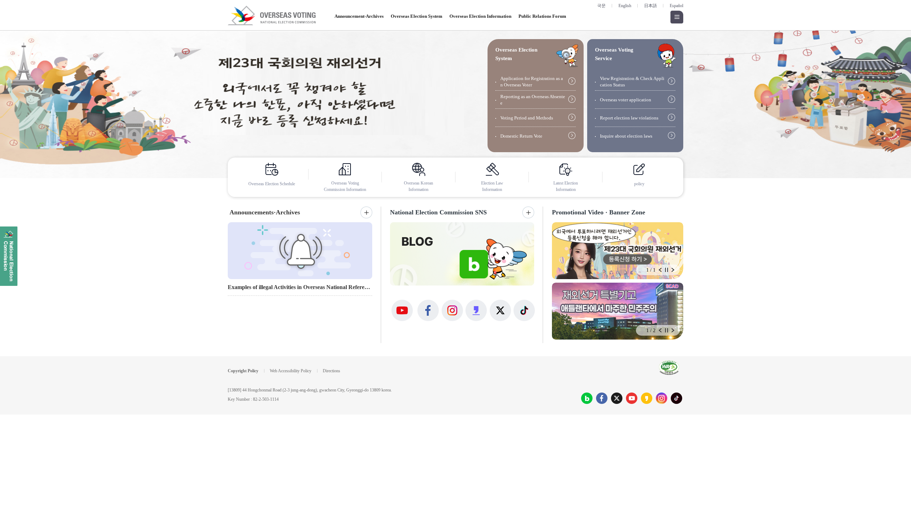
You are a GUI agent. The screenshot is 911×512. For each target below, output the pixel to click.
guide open (567, 56)
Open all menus (676, 17)
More (366, 212)
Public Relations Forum (542, 16)
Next (673, 270)
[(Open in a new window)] (462, 254)
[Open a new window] (455, 104)
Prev (660, 270)
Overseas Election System (416, 16)
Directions (331, 370)
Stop (666, 270)
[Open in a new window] (587, 398)
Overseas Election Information (480, 16)
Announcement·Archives (359, 16)
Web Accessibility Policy (290, 370)
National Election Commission (8, 256)
